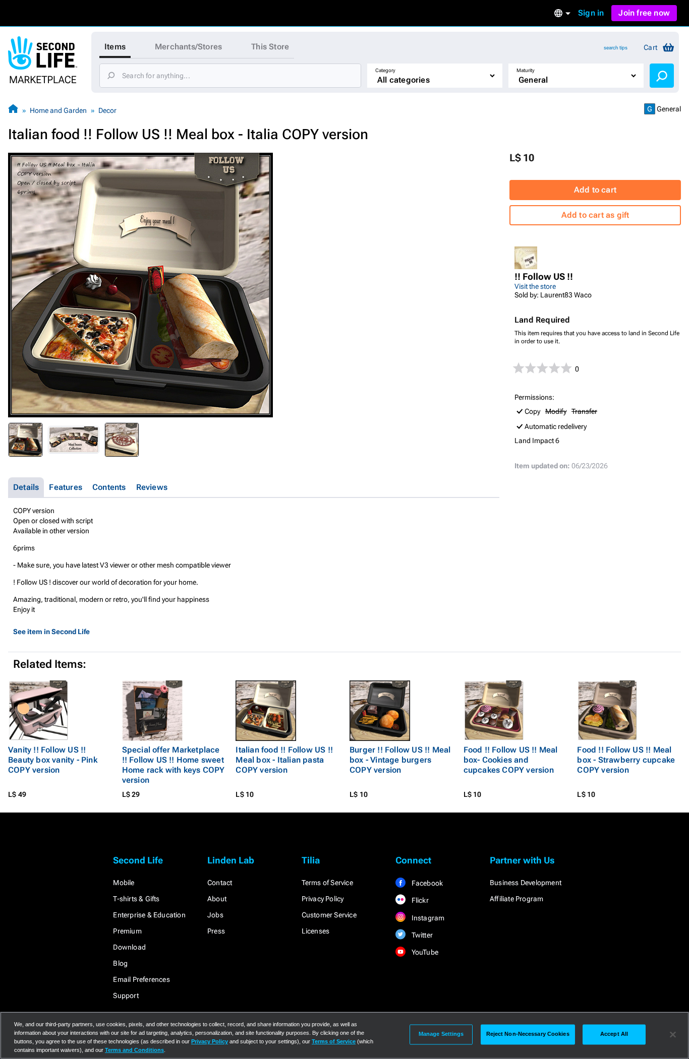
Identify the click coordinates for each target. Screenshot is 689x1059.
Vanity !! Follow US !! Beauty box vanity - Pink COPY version (52, 760)
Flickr (419, 900)
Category (385, 70)
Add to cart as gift (595, 215)
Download (129, 947)
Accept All (614, 1034)
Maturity (525, 70)
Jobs (215, 915)
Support (125, 995)
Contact (219, 883)
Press (216, 931)
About (216, 899)
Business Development (525, 883)
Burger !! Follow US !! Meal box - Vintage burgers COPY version (400, 760)
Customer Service (329, 915)
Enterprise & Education (149, 915)
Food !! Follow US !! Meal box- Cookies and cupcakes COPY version (511, 760)
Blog (120, 963)
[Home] (13, 110)
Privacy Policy (323, 899)
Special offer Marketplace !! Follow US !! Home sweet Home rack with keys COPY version (173, 765)
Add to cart (595, 190)
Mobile (123, 883)
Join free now (644, 13)
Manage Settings (441, 1034)
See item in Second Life (51, 632)
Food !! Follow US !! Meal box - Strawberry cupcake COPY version (626, 760)
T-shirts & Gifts (136, 899)
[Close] (673, 1034)
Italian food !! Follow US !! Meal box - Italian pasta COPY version (284, 760)
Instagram (427, 918)
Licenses (316, 931)
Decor (107, 110)
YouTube (424, 952)
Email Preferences (141, 979)
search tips (615, 47)
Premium (127, 931)
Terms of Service (327, 883)
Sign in (591, 13)
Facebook (426, 883)
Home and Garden (58, 110)
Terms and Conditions (134, 1050)
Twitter (421, 935)
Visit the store (535, 286)
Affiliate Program (516, 899)
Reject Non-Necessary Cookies (527, 1034)
